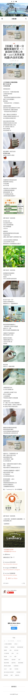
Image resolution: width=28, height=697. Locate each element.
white (14, 8)
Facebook (13, 551)
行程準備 (16, 669)
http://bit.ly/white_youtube (10, 575)
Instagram (11, 640)
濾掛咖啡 (14, 659)
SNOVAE (19, 640)
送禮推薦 (18, 672)
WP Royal (16, 694)
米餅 (19, 659)
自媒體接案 (16, 665)
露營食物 (17, 675)
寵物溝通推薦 (20, 647)
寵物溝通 (13, 647)
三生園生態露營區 (8, 644)
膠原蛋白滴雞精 (7, 665)
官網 (12, 549)
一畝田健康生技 (7, 549)
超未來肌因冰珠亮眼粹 (9, 672)
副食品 (16, 644)
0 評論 (23, 583)
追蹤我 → (14, 628)
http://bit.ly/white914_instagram (11, 569)
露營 (12, 675)
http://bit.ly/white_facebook (10, 564)
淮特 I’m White (12, 578)
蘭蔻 (11, 669)
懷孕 (11, 650)
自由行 (5, 669)
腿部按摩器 (20, 662)
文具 (17, 653)
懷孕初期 (16, 650)
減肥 (15, 656)
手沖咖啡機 (6, 653)
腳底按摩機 (6, 662)
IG (4, 640)
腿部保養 (14, 662)
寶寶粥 (5, 650)
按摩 (13, 653)
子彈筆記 (6, 647)
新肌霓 (5, 656)
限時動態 (6, 675)
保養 (14, 43)
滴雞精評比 (6, 659)
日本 (11, 656)
